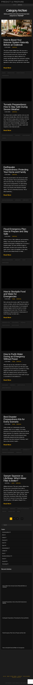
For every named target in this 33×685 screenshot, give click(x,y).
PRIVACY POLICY (16, 677)
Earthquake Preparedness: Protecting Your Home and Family (16, 169)
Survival (14, 47)
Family (3, 537)
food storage (15, 322)
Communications (5, 532)
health (3, 72)
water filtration (6, 325)
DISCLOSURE (26, 676)
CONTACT (20, 676)
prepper (4, 511)
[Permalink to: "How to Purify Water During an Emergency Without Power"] (16, 339)
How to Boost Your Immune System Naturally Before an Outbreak (16, 42)
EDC (3, 534)
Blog (4, 676)
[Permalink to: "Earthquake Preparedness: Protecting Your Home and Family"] (16, 152)
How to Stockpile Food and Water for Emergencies (14, 294)
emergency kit (26, 449)
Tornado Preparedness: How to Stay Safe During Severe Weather (16, 107)
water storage (15, 325)
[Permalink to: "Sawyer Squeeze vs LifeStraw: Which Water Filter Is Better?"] (16, 464)
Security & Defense (6, 555)
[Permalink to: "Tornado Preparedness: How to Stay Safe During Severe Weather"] (16, 90)
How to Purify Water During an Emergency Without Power (14, 356)
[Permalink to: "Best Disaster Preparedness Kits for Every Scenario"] (16, 402)
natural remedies (20, 72)
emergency (17, 135)
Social (3, 558)
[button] (30, 2)
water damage (5, 262)
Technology (4, 563)
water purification (6, 387)
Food (13, 299)
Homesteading (5, 548)
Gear (13, 424)
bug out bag (5, 449)
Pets (3, 553)
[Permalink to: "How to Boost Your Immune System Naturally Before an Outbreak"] (16, 28)
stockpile (23, 322)
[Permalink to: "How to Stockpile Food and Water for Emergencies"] (16, 277)
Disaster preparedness (7, 135)
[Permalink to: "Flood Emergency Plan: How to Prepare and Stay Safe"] (16, 214)
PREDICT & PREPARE (12, 2)
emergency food (6, 322)
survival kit (19, 452)
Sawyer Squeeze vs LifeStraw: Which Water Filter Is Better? (15, 478)
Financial (4, 540)
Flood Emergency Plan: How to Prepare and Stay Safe (16, 231)
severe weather (26, 135)
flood (24, 259)
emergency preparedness (8, 452)
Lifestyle (4, 550)
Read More (7, 68)
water (18, 511)
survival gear (11, 511)
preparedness (5, 75)
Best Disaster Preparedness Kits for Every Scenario (14, 419)
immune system (11, 72)
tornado (4, 138)
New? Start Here (12, 676)
